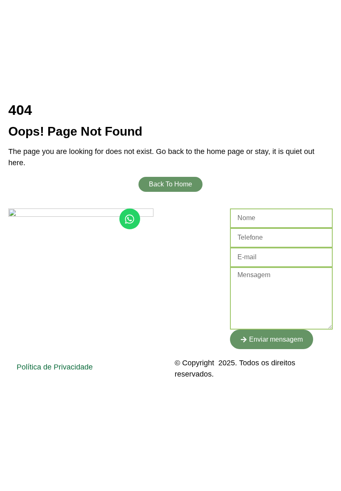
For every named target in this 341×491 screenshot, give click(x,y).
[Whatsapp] (129, 218)
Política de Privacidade (55, 367)
